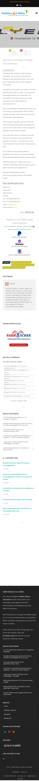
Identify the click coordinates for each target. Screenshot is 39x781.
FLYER (15, 207)
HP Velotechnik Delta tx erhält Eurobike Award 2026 (17, 499)
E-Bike (22, 262)
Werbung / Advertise (10, 710)
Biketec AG (29, 212)
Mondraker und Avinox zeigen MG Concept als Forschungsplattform (16, 464)
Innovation (29, 264)
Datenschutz (31, 776)
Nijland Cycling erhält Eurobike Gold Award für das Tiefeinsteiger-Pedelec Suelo (17, 510)
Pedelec (15, 262)
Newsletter (7, 714)
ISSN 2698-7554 (10, 776)
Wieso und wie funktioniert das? (19, 229)
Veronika (9, 37)
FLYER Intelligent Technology (14, 267)
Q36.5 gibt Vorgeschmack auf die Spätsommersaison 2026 (13, 430)
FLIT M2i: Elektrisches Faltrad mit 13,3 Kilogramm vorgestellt (15, 418)
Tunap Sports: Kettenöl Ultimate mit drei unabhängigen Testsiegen (15, 442)
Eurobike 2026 (11, 458)
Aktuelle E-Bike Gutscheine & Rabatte (19, 2)
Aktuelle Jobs (8, 718)
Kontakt (20, 779)
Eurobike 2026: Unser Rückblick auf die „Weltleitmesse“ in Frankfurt (18, 489)
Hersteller (8, 28)
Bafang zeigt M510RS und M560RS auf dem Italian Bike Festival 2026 (16, 687)
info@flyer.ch (11, 204)
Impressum (21, 776)
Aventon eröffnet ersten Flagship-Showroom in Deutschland (17, 693)
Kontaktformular (9, 636)
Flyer (28, 262)
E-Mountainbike (17, 264)
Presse (6, 706)
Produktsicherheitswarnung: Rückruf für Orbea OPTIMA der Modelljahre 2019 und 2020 (17, 424)
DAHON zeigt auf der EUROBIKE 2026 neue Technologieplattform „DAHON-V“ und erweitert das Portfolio (17, 476)
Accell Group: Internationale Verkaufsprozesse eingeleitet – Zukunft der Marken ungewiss (17, 436)
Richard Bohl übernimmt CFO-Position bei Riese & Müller (16, 449)
